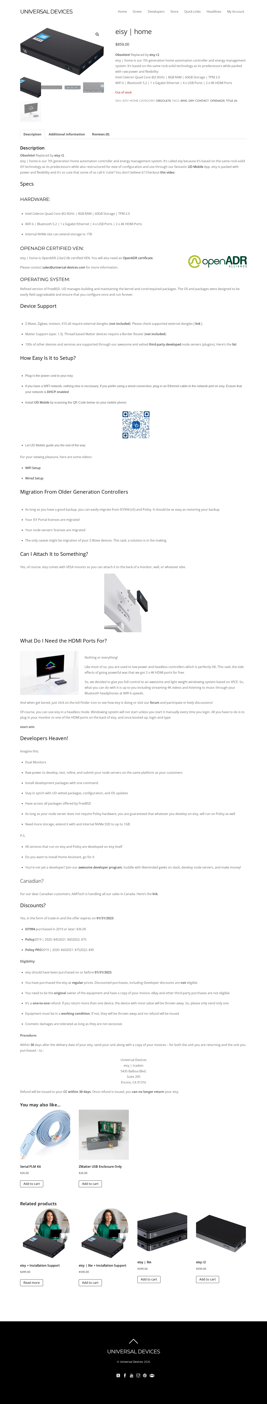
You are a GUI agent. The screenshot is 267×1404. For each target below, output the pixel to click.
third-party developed (165, 344)
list (234, 344)
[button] (97, 34)
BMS (184, 100)
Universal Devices (131, 1362)
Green (137, 11)
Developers (156, 11)
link (197, 323)
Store (174, 11)
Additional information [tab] (67, 134)
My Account (235, 11)
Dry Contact (198, 100)
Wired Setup (34, 478)
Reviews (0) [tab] (100, 134)
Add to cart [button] (31, 1184)
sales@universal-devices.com (63, 267)
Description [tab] (32, 134)
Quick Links (192, 11)
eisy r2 (154, 55)
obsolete (163, 100)
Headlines (214, 11)
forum (154, 702)
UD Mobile (195, 167)
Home (122, 11)
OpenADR (217, 100)
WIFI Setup (33, 468)
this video (167, 172)
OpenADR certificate (138, 258)
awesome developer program (100, 867)
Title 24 (231, 100)
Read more (31, 1282)
